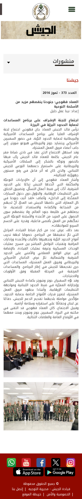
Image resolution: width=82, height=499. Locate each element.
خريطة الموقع (31, 494)
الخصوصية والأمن (58, 494)
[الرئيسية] (41, 12)
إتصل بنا (17, 489)
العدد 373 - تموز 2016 (60, 93)
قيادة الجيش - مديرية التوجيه (49, 489)
